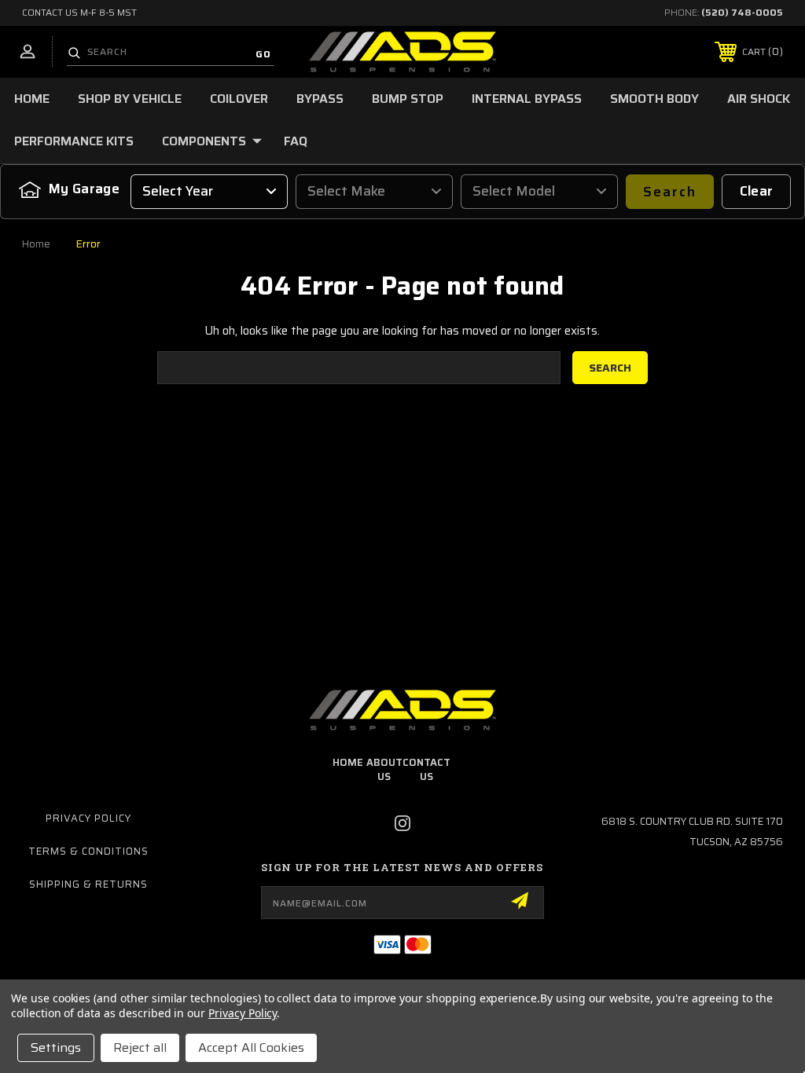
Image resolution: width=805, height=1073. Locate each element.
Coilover (239, 98)
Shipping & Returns (88, 884)
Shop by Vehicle (130, 98)
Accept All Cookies (251, 1047)
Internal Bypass (527, 98)
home (348, 762)
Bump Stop (407, 98)
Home (32, 98)
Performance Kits (74, 141)
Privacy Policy (88, 818)
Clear (757, 191)
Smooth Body (654, 98)
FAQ (295, 141)
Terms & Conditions (88, 851)
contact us (426, 769)
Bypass (320, 98)
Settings (56, 1047)
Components (204, 141)
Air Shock (758, 98)
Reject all (140, 1047)
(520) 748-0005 (742, 12)
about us (384, 769)
